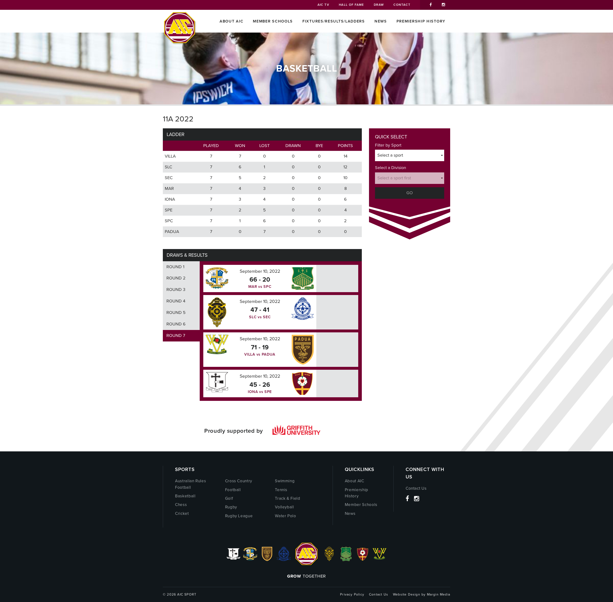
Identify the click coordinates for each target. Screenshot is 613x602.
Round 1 (175, 267)
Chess (181, 505)
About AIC (231, 21)
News (381, 21)
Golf (229, 498)
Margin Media (438, 594)
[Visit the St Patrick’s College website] (346, 560)
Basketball (185, 496)
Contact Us (416, 488)
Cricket (182, 514)
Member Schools (273, 21)
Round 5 (176, 312)
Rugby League (239, 516)
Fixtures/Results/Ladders (333, 21)
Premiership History (421, 21)
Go (409, 193)
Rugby (231, 507)
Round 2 (176, 278)
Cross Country (238, 481)
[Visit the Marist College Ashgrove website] (250, 560)
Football (233, 490)
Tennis (281, 490)
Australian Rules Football (190, 484)
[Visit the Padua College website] (267, 560)
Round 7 (175, 335)
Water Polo (285, 516)
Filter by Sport (388, 145)
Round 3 (175, 289)
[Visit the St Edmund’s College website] (284, 560)
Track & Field (287, 498)
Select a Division (390, 168)
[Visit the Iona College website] (233, 560)
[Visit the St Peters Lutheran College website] (363, 560)
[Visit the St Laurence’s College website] (329, 560)
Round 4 (175, 301)
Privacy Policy (352, 594)
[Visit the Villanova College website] (379, 560)
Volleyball (284, 507)
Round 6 (176, 324)
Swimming (285, 481)
